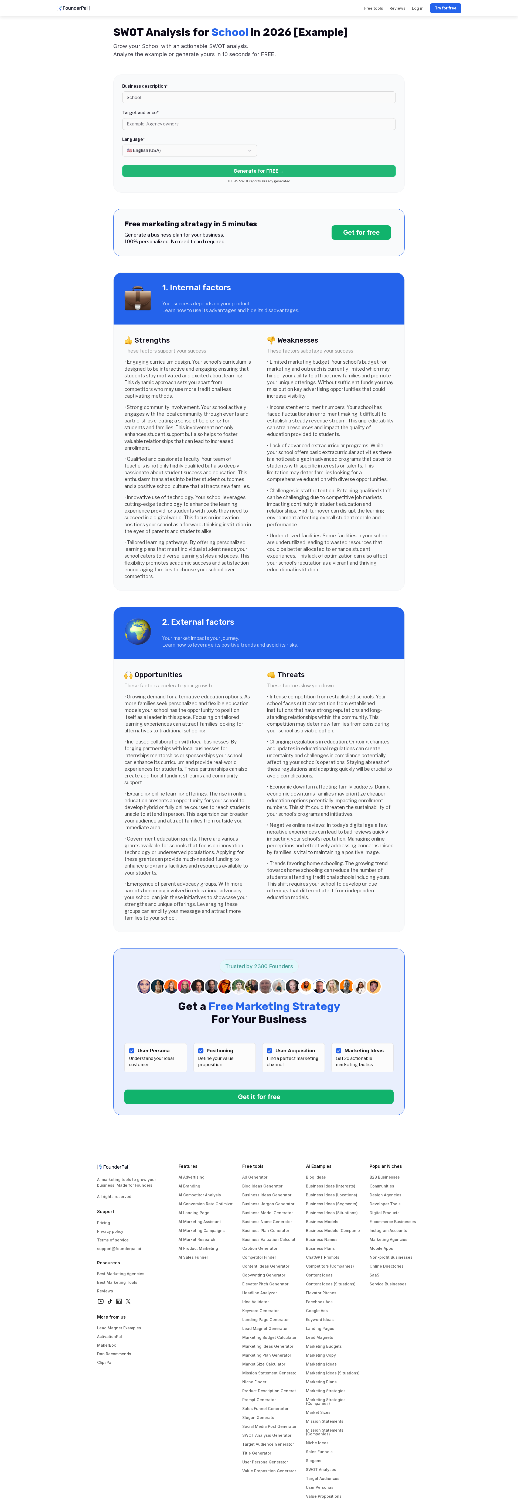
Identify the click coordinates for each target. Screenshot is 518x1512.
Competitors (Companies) (330, 1266)
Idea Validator (255, 1301)
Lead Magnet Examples (119, 1328)
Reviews (105, 1291)
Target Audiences (322, 1478)
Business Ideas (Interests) (330, 1186)
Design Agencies (385, 1195)
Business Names (322, 1239)
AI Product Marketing (198, 1248)
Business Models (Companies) (334, 1230)
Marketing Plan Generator (266, 1355)
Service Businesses (388, 1284)
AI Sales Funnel (193, 1257)
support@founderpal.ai (119, 1248)
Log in (418, 8)
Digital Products (385, 1212)
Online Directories (387, 1266)
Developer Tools (385, 1204)
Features (188, 1166)
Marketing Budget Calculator (269, 1337)
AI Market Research (197, 1239)
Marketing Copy (321, 1355)
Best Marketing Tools (117, 1282)
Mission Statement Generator (270, 1373)
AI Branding (189, 1186)
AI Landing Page (194, 1212)
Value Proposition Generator (269, 1471)
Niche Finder (254, 1382)
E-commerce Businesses (393, 1221)
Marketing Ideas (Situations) (333, 1373)
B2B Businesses (385, 1177)
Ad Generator (254, 1177)
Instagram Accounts (388, 1230)
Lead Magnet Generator (265, 1328)
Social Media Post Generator (269, 1426)
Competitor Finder (259, 1257)
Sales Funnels (319, 1451)
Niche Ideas (317, 1443)
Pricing (103, 1222)
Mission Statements (324, 1421)
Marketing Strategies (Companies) (326, 1401)
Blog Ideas (316, 1177)
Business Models (322, 1221)
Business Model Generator (267, 1212)
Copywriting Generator (263, 1275)
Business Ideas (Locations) (331, 1195)
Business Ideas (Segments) (331, 1204)
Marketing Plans (321, 1382)
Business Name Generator (267, 1221)
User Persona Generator (265, 1462)
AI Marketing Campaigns (202, 1230)
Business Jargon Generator (268, 1204)
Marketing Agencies (388, 1239)
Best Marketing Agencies (120, 1273)
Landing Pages (320, 1328)
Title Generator (256, 1453)
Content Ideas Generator (265, 1266)
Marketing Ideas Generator (267, 1346)
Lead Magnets (319, 1337)
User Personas (319, 1487)
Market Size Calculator (263, 1364)
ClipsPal (105, 1362)
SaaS (374, 1275)
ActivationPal (109, 1336)
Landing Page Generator (265, 1319)
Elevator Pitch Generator (265, 1284)
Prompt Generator (259, 1399)
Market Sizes (318, 1412)
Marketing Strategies (326, 1390)
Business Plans (320, 1248)
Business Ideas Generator (266, 1195)
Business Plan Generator (265, 1230)
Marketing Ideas (321, 1364)
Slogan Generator (259, 1417)
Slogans (313, 1460)
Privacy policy (110, 1231)
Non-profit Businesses (391, 1257)
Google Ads (317, 1310)
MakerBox (106, 1345)
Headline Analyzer (259, 1293)
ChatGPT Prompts (322, 1257)
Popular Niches (386, 1166)
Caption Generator (259, 1248)
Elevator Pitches (321, 1293)
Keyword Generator (260, 1310)
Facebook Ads (319, 1301)
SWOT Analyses (321, 1469)
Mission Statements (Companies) (325, 1432)
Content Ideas (319, 1275)
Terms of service (113, 1240)
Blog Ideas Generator (262, 1186)
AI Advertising (192, 1177)
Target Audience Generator (268, 1444)
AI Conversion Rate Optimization (209, 1204)
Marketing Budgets (324, 1346)
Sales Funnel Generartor (265, 1408)
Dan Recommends (114, 1353)
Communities (382, 1186)
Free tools (253, 1166)
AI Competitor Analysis (200, 1195)
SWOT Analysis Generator (266, 1435)
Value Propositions (324, 1496)
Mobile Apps (381, 1248)
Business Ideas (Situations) (332, 1212)
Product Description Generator (271, 1390)
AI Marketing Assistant (200, 1221)
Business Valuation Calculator (270, 1239)
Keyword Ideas (320, 1319)
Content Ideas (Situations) (331, 1284)
